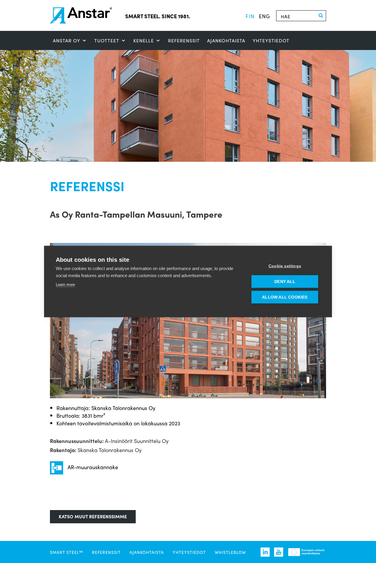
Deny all (284, 281)
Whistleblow (230, 552)
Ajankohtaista (226, 40)
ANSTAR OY (66, 40)
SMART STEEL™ (66, 552)
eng (264, 16)
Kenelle (143, 40)
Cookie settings (284, 266)
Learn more (65, 284)
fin (250, 16)
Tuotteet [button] (106, 40)
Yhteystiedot (271, 40)
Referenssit (184, 40)
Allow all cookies (284, 297)
